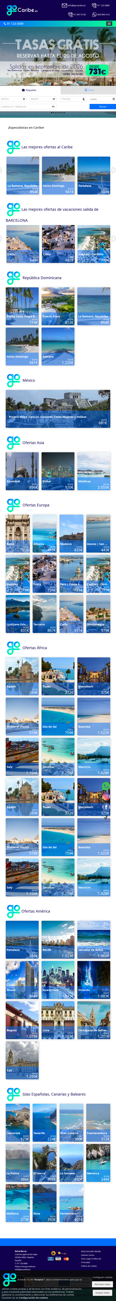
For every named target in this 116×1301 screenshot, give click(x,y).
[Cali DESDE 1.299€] (22, 1060)
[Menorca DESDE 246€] (98, 1162)
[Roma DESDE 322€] (18, 533)
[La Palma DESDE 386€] (18, 1162)
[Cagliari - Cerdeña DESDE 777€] (98, 573)
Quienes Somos (87, 1255)
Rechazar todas (102, 1284)
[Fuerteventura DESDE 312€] (98, 1122)
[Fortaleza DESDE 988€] (22, 939)
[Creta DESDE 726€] (44, 573)
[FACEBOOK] (106, 806)
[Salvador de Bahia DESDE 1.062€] (58, 175)
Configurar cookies (102, 1277)
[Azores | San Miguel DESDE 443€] (98, 533)
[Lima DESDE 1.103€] (58, 1020)
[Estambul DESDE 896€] (22, 471)
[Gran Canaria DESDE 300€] (71, 1122)
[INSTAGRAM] (106, 796)
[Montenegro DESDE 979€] (93, 243)
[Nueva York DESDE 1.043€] (58, 979)
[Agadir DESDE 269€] (22, 676)
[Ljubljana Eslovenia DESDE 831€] (22, 243)
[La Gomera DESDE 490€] (71, 1162)
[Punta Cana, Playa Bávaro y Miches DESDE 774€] (22, 306)
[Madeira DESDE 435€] (71, 533)
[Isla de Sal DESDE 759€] (58, 716)
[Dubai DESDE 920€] (58, 471)
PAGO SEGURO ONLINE (91, 1251)
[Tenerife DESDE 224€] (44, 1122)
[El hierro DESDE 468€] (44, 1162)
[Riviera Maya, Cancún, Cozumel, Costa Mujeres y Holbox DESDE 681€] (58, 408)
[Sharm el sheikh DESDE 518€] (22, 716)
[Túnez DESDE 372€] (58, 676)
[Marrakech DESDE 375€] (93, 676)
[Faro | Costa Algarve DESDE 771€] (71, 573)
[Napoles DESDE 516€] (18, 573)
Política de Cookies (89, 1266)
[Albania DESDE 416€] (44, 533)
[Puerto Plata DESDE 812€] (58, 306)
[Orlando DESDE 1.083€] (93, 979)
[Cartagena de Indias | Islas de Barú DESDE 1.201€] (93, 1020)
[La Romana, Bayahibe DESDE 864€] (93, 306)
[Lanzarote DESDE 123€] (18, 1122)
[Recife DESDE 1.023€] (22, 175)
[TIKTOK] (106, 817)
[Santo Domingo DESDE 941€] (22, 346)
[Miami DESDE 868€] (22, 979)
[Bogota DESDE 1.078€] (22, 1020)
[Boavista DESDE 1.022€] (93, 716)
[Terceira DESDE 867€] (58, 243)
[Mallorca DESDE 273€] (18, 1203)
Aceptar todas (102, 1292)
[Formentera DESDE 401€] (71, 1203)
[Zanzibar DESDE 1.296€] (58, 756)
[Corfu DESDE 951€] (71, 613)
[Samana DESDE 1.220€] (93, 175)
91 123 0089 (14, 24)
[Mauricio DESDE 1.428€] (93, 756)
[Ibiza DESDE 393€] (44, 1203)
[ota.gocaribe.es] (22, 10)
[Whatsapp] (106, 786)
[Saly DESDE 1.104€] (22, 756)
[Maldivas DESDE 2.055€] (93, 471)
